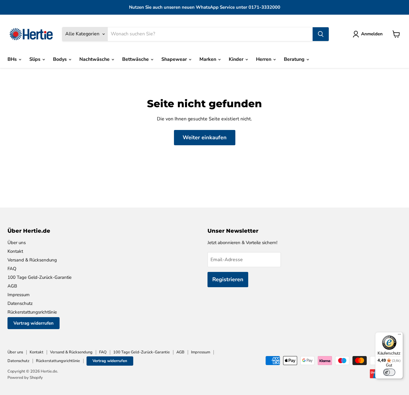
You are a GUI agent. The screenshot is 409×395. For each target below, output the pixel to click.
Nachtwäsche (95, 59)
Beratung (295, 59)
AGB (12, 286)
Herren (264, 59)
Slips (35, 59)
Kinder (237, 59)
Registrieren (227, 279)
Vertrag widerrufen (33, 323)
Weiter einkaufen (205, 137)
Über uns (16, 243)
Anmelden (372, 34)
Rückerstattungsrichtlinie (32, 312)
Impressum (18, 295)
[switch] (389, 372)
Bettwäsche (136, 59)
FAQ (11, 269)
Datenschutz (20, 303)
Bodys (60, 59)
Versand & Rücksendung (32, 260)
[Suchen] (321, 34)
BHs (12, 59)
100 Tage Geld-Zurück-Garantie (39, 277)
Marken (208, 59)
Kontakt (15, 251)
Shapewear (174, 59)
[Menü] (399, 335)
